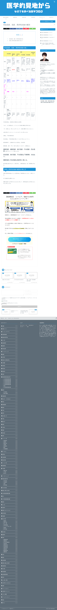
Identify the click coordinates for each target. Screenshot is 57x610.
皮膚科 (10, 444)
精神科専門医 (9, 337)
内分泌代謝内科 (10, 542)
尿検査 (9, 365)
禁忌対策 (9, 460)
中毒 (9, 418)
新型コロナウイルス (9, 510)
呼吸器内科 (10, 539)
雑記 (9, 599)
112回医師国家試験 (10, 381)
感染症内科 (24, 17)
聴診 (9, 557)
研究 (9, 413)
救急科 (9, 371)
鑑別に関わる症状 (9, 490)
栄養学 (9, 507)
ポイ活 (9, 340)
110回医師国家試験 (10, 384)
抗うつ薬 (10, 523)
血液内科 (10, 543)
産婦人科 (10, 470)
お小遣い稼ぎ (9, 580)
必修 (10, 483)
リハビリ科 (9, 462)
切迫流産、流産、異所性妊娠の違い (16, 38)
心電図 (9, 362)
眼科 (10, 447)
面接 (9, 430)
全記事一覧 (51, 17)
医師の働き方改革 (9, 563)
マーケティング (9, 351)
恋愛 (9, 326)
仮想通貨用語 (9, 574)
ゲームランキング (9, 597)
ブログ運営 (9, 594)
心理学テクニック (9, 591)
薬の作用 (9, 518)
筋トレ (9, 602)
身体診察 (9, 348)
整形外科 (10, 443)
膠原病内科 (10, 550)
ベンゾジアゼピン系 (10, 526)
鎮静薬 (10, 527)
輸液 (9, 407)
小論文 (9, 427)
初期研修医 (9, 334)
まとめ (9, 504)
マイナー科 (9, 438)
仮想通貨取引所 (32, 325)
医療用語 (9, 565)
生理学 (9, 357)
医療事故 (9, 465)
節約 (9, 577)
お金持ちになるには (9, 582)
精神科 (9, 534)
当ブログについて (42, 18)
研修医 (9, 516)
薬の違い (9, 531)
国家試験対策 (9, 478)
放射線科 (10, 446)
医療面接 (9, 404)
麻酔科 (9, 345)
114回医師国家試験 (10, 387)
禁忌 (9, 401)
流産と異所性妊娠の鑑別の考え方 (16, 40)
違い (9, 496)
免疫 (9, 374)
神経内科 (10, 549)
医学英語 (10, 480)
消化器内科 (33, 17)
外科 (9, 554)
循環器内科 (15, 17)
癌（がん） (9, 451)
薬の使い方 (9, 415)
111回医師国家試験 (10, 383)
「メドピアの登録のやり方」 (19, 233)
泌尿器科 (10, 440)
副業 (9, 585)
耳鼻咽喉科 (10, 448)
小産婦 (9, 468)
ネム (27, 325)
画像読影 (9, 396)
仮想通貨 (9, 571)
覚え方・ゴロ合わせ (9, 398)
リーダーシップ (9, 476)
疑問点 (9, 454)
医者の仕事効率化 (9, 360)
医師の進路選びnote (6, 18)
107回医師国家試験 (9, 499)
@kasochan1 (42, 66)
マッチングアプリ (9, 331)
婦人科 (10, 473)
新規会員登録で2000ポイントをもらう (19, 239)
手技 (9, 410)
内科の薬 (10, 522)
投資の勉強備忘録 (45, 32)
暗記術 (9, 368)
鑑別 (9, 501)
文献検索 (9, 457)
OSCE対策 (9, 487)
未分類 (9, 568)
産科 (4, 22)
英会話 (9, 432)
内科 (9, 537)
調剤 (9, 424)
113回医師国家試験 (10, 380)
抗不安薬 (10, 529)
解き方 (9, 421)
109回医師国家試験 (9, 493)
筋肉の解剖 (10, 393)
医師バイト (9, 328)
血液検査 (9, 560)
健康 (9, 354)
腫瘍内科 (10, 551)
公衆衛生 (10, 482)
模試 (10, 385)
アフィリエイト (9, 588)
